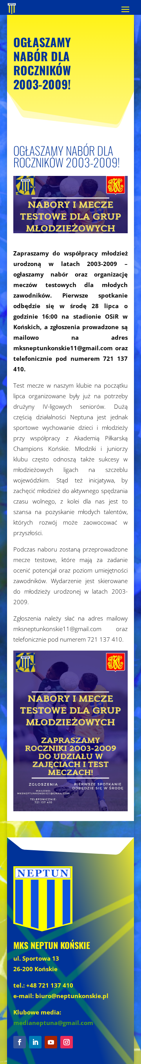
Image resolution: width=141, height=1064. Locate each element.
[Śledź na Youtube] (51, 1042)
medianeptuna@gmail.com (53, 1023)
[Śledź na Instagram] (66, 1042)
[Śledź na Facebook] (19, 1042)
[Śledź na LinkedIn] (35, 1042)
